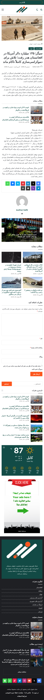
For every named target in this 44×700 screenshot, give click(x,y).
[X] (33, 183)
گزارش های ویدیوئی (36, 598)
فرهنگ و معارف (37, 605)
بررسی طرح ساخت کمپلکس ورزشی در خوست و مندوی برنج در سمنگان (22, 235)
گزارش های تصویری (36, 601)
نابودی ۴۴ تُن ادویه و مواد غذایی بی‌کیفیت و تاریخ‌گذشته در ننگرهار (16, 398)
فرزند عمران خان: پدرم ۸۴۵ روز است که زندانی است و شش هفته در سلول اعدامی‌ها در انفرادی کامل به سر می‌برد (15, 662)
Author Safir (36, 67)
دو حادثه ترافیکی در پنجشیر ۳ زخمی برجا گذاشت (33, 291)
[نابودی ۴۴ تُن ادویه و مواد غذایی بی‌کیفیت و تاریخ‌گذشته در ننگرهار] (36, 110)
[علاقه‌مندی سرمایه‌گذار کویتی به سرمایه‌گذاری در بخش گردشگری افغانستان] (36, 120)
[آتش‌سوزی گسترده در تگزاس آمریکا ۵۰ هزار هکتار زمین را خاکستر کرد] (36, 419)
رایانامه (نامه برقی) (36, 347)
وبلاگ (40, 357)
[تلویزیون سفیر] (22, 9)
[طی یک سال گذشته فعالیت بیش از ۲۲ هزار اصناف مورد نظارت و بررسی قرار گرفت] (36, 653)
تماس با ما (28, 693)
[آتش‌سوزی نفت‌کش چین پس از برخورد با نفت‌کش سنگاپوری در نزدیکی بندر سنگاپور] (11, 282)
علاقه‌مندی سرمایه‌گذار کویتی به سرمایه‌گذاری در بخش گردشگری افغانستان (15, 407)
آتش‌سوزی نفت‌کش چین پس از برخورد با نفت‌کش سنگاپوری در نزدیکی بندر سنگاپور (11, 292)
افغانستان (38, 48)
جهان (30, 44)
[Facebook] (38, 183)
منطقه (40, 591)
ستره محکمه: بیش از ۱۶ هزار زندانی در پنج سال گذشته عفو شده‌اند (16, 436)
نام (41, 338)
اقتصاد (40, 608)
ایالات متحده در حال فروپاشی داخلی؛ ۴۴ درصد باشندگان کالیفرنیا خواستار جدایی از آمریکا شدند (33, 268)
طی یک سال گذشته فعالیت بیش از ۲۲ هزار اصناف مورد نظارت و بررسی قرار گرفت (16, 651)
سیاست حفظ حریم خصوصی (14, 693)
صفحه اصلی (37, 44)
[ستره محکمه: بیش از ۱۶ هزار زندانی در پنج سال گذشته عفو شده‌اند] (36, 438)
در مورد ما (35, 693)
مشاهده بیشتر (22, 672)
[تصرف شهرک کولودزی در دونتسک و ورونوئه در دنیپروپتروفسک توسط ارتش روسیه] (11, 257)
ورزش (40, 611)
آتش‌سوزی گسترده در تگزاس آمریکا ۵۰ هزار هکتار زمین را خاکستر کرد (15, 417)
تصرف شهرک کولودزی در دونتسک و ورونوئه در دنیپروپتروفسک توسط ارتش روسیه (12, 268)
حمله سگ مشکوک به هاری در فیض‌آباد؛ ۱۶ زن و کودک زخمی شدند (16, 426)
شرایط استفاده (22, 696)
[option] (22, 230)
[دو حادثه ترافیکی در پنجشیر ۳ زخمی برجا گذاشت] (32, 282)
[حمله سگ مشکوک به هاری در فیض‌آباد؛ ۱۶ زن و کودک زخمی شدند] (36, 428)
